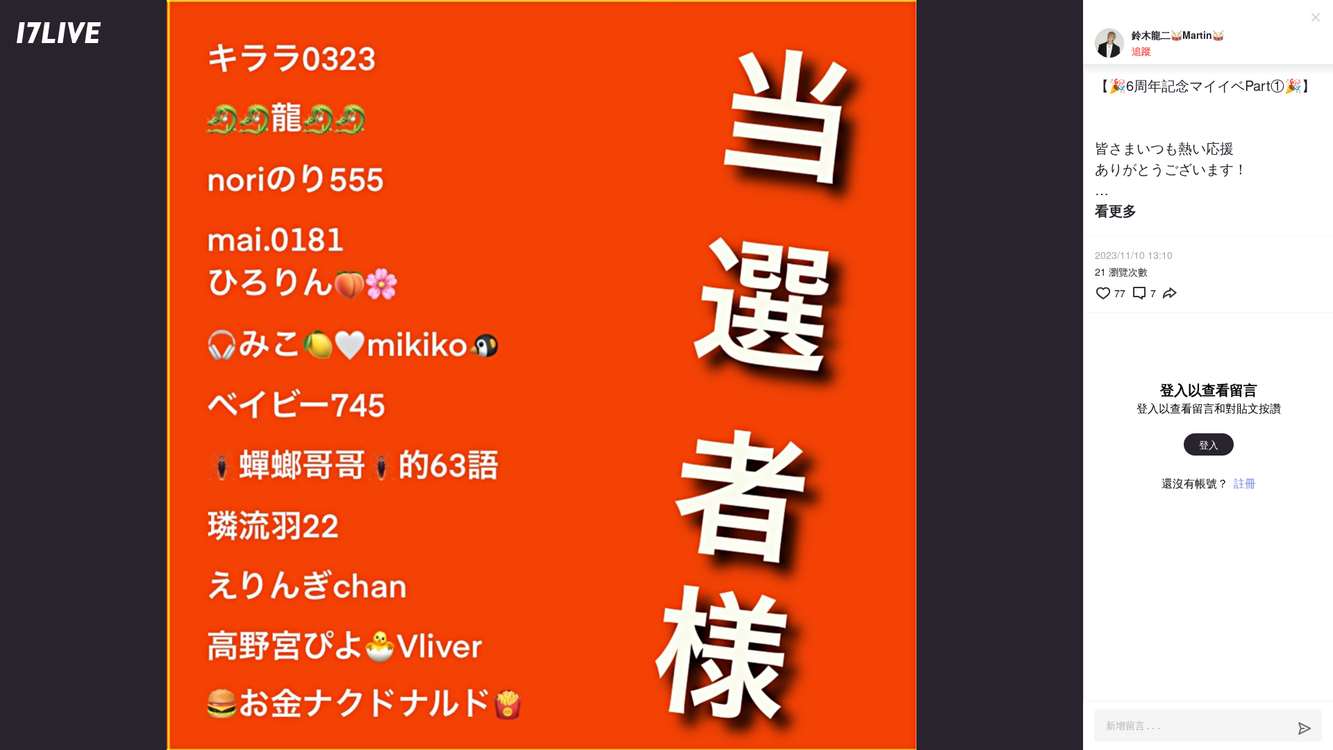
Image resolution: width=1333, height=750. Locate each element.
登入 (1208, 444)
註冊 (1245, 483)
